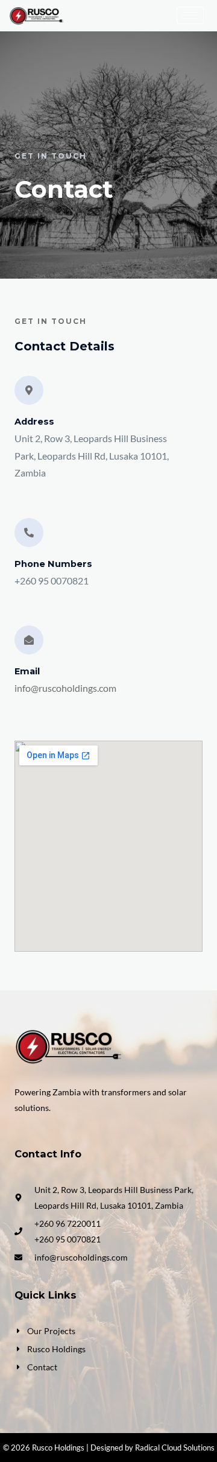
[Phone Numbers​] (28, 532)
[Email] (28, 639)
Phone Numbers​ (53, 564)
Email (27, 671)
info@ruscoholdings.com (65, 688)
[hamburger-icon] (190, 15)
